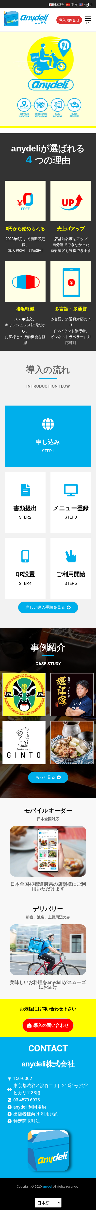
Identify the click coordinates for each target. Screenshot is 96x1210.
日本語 (59, 4)
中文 (74, 4)
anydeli (47, 1186)
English (87, 4)
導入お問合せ (69, 19)
